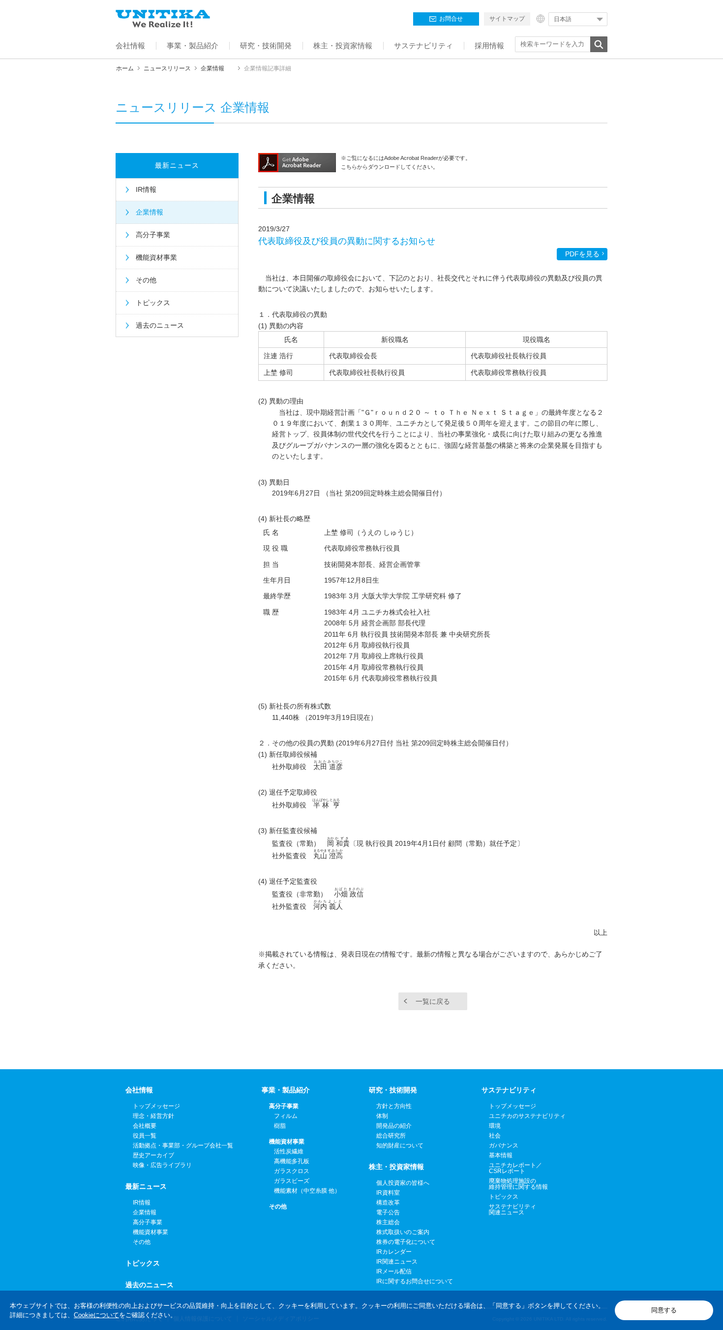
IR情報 (146, 189)
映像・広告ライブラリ (162, 1165)
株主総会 (388, 1222)
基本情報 (500, 1155)
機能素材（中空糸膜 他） (307, 1190)
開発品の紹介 (394, 1125)
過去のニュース (160, 325)
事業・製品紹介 (286, 1090)
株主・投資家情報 (396, 1167)
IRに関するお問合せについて (414, 1281)
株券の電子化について (405, 1241)
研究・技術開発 (393, 1090)
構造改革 (388, 1202)
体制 (382, 1116)
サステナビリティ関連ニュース (512, 1209)
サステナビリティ (509, 1090)
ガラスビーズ (291, 1180)
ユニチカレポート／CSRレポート (515, 1168)
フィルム (286, 1116)
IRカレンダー (394, 1251)
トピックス (153, 303)
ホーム (125, 68)
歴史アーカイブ (153, 1155)
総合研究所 (391, 1135)
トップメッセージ (156, 1106)
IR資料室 (388, 1192)
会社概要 (144, 1125)
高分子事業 (153, 235)
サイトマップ (507, 18)
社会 (495, 1135)
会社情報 (139, 1090)
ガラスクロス (291, 1171)
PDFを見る (582, 254)
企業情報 (212, 68)
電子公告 (388, 1212)
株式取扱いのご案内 (402, 1232)
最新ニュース (177, 165)
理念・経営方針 (153, 1116)
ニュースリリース (167, 68)
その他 (146, 280)
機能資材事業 (156, 257)
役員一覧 (144, 1135)
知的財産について (399, 1145)
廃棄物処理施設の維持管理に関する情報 (518, 1183)
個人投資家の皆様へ (402, 1182)
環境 (495, 1125)
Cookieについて (96, 1315)
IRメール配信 (394, 1271)
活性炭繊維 (288, 1151)
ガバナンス (503, 1145)
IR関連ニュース (397, 1261)
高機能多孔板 (291, 1161)
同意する (664, 1310)
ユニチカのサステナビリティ (527, 1116)
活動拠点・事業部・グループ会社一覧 (183, 1145)
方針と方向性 (394, 1106)
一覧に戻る (433, 1001)
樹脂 (280, 1125)
